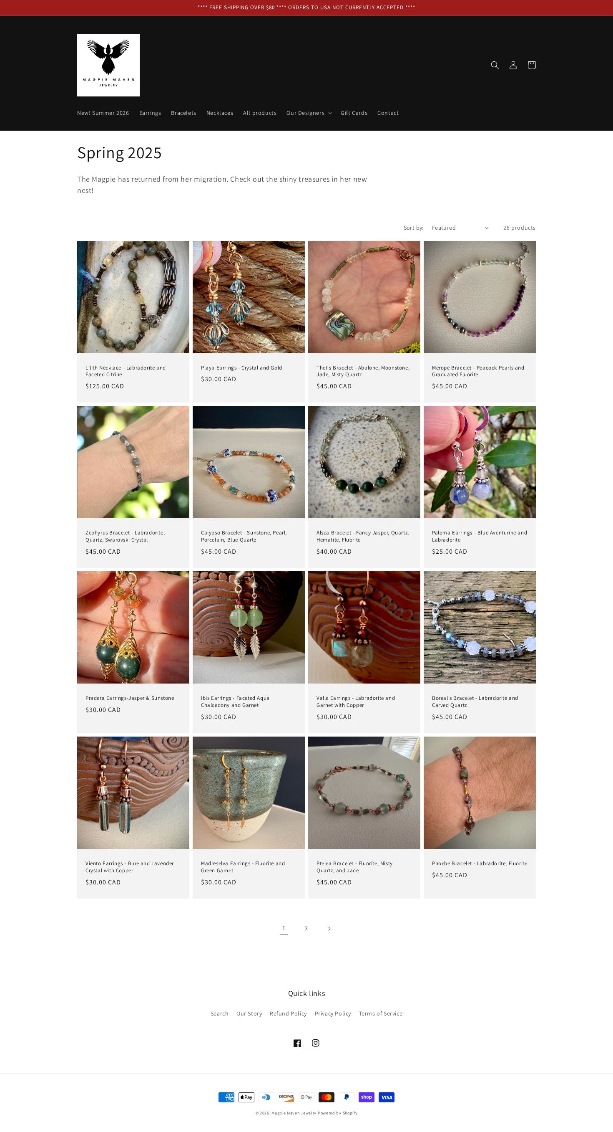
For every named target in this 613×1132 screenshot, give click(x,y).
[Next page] (329, 928)
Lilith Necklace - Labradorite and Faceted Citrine (125, 371)
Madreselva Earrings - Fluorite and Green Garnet (243, 867)
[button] (308, 113)
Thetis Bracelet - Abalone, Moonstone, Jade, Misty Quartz (363, 371)
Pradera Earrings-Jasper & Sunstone (129, 698)
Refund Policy (288, 1013)
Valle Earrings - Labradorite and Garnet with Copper (356, 702)
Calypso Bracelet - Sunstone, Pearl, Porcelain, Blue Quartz (244, 536)
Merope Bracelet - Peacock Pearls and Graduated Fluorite (478, 371)
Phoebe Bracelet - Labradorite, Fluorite (479, 863)
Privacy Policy (333, 1013)
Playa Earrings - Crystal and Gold (241, 368)
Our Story (249, 1013)
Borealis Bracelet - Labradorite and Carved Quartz (475, 702)
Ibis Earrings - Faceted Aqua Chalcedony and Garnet (235, 702)
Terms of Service (381, 1013)
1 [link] (284, 928)
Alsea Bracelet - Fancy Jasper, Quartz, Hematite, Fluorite (363, 536)
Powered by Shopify (338, 1113)
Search (220, 1013)
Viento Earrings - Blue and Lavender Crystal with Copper (129, 867)
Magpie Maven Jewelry (294, 1113)
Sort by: (414, 227)
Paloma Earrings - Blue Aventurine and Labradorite (479, 536)
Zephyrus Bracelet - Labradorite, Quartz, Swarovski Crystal (125, 536)
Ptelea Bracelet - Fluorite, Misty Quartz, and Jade (355, 867)
